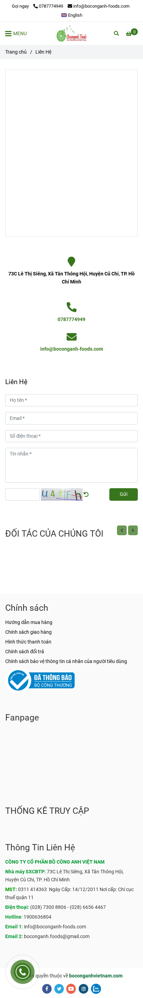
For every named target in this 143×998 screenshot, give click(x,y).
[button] (72, 15)
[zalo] (96, 989)
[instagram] (83, 989)
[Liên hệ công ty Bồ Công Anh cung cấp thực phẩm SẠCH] (71, 262)
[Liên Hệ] (71, 33)
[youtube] (71, 989)
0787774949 (51, 6)
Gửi (123, 494)
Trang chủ (16, 52)
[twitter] (59, 989)
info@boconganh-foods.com (101, 6)
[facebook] (46, 989)
